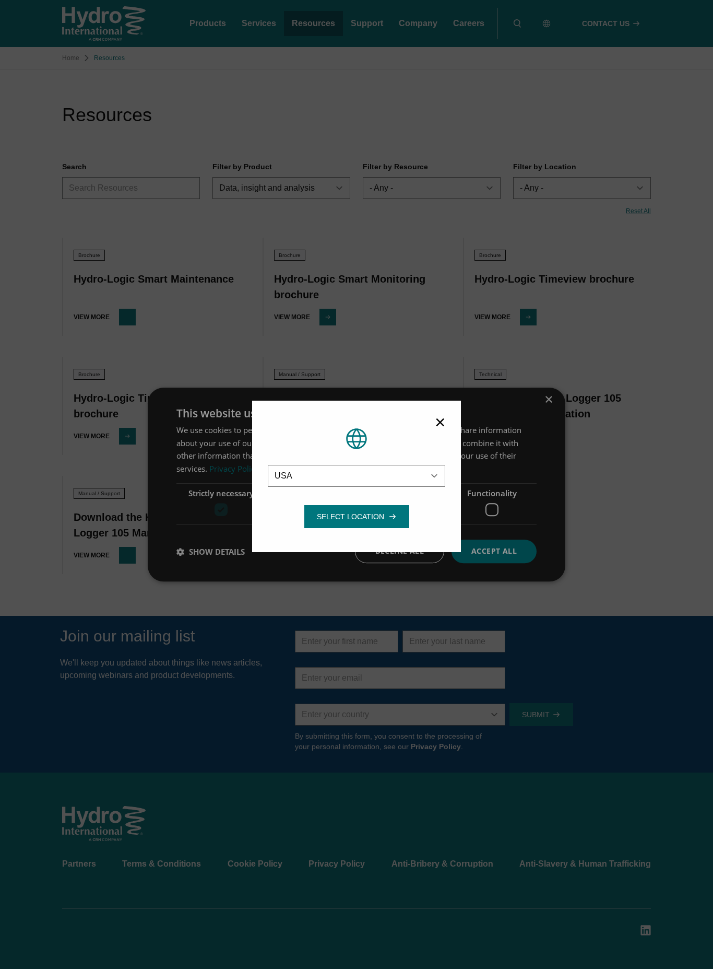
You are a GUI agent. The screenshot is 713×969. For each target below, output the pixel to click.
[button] (350, 516)
